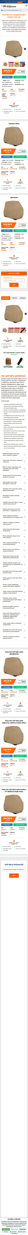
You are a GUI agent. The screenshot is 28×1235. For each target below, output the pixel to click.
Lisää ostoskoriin (20, 77)
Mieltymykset (23, 1231)
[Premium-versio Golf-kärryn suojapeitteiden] (14, 137)
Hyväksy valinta (14, 1229)
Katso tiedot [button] (7, 77)
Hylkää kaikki (22, 1229)
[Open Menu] (2, 6)
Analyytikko (14, 1231)
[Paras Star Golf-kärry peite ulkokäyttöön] (14, 667)
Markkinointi (14, 1233)
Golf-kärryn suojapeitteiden (12, 10)
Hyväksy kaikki (6, 1229)
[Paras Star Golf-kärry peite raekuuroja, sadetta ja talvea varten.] (14, 736)
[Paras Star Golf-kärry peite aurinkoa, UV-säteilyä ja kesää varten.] (14, 805)
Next (25, 49)
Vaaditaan (6, 1231)
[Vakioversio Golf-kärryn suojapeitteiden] (14, 211)
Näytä (14, 875)
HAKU (14, 284)
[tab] (6, 298)
